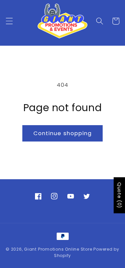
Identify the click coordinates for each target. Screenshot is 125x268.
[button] (9, 21)
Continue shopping (62, 133)
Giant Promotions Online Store (58, 249)
